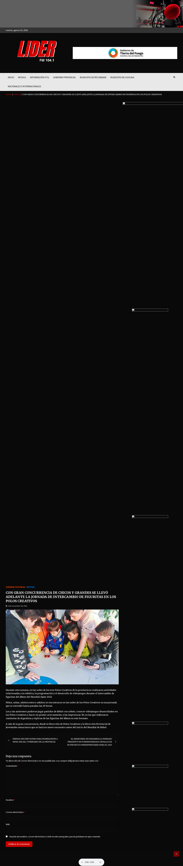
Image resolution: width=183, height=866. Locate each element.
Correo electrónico (15, 812)
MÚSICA (22, 77)
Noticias (31, 587)
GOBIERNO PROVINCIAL (64, 77)
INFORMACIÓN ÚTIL (39, 77)
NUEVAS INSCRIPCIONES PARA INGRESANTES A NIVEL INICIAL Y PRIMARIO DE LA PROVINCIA (35, 740)
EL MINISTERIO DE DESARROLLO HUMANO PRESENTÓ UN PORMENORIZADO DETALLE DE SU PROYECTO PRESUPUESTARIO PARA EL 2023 (89, 742)
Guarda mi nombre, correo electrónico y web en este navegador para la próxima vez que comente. (54, 836)
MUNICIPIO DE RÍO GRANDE (93, 77)
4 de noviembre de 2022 (17, 606)
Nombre (10, 800)
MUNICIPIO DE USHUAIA (122, 77)
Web (8, 824)
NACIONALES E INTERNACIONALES (24, 86)
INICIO (11, 77)
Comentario (12, 766)
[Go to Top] (176, 854)
